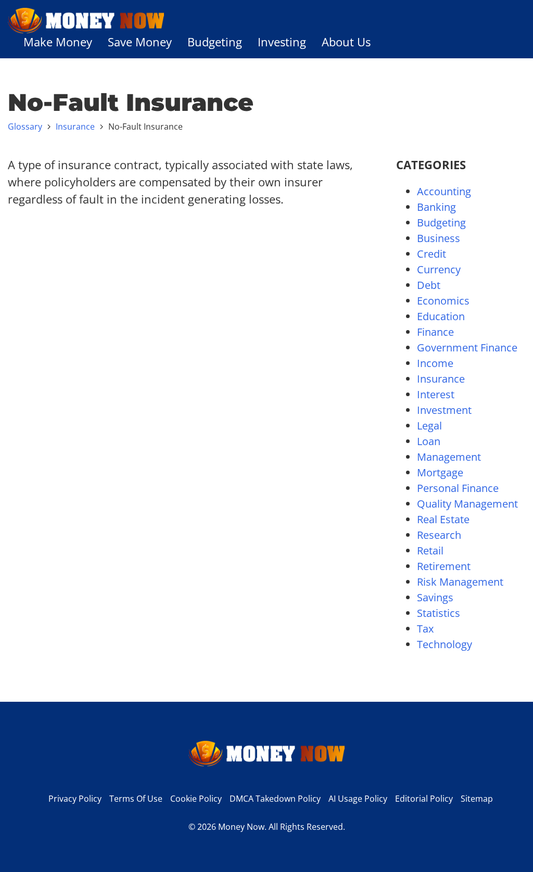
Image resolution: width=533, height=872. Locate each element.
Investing (282, 41)
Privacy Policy (74, 798)
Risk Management (460, 582)
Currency (439, 269)
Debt (428, 285)
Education (441, 316)
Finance (435, 332)
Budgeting (214, 41)
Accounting (444, 191)
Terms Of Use (135, 798)
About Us (346, 41)
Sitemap (477, 798)
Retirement (444, 566)
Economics (443, 301)
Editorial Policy (424, 798)
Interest (435, 394)
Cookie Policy (196, 798)
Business (438, 238)
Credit (431, 254)
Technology (444, 644)
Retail (430, 551)
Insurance (75, 126)
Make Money (57, 41)
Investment (444, 410)
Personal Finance (458, 488)
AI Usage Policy (357, 798)
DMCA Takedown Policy (275, 798)
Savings (435, 597)
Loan (428, 441)
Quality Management (467, 504)
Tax (425, 629)
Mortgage (440, 472)
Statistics (438, 613)
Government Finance (467, 347)
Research (439, 535)
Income (435, 363)
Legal (429, 426)
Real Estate (443, 519)
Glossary (25, 126)
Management (449, 457)
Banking (436, 207)
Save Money (140, 41)
